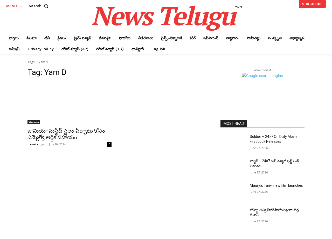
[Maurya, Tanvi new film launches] (233, 192)
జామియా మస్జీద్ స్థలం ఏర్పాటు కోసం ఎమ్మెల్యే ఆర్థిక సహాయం (66, 134)
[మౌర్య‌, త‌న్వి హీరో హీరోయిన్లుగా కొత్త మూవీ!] (233, 216)
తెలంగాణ (34, 122)
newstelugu (36, 144)
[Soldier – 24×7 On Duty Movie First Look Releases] (233, 143)
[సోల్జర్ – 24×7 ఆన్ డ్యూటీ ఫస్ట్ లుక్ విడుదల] (233, 167)
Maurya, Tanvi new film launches (276, 185)
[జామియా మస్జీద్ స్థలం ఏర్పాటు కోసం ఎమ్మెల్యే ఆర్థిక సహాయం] (69, 103)
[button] (39, 5)
